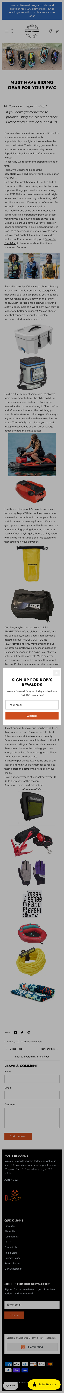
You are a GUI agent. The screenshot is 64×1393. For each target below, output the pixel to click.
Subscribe (32, 715)
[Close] (56, 673)
